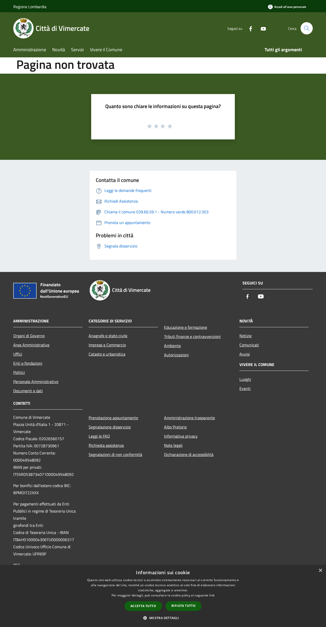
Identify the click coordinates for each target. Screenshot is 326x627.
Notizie (245, 336)
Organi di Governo (29, 336)
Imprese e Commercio (107, 345)
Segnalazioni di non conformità (115, 454)
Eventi (245, 388)
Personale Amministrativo (35, 381)
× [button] (320, 570)
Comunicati (249, 345)
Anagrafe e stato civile (108, 336)
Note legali (173, 445)
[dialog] (163, 596)
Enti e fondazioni (27, 363)
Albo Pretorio (175, 427)
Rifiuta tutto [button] (183, 606)
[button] (163, 618)
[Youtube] (261, 28)
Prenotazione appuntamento (113, 418)
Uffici (17, 354)
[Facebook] (248, 28)
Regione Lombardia (29, 7)
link (211, 595)
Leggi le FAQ (99, 436)
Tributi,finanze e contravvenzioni (192, 336)
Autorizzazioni (176, 355)
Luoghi (245, 379)
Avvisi (244, 354)
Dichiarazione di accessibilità (188, 454)
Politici (19, 372)
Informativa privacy (181, 436)
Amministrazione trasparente (189, 418)
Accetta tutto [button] (143, 606)
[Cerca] (307, 28)
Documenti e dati (28, 391)
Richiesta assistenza (106, 445)
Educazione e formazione (185, 327)
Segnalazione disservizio (110, 427)
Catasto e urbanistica (107, 354)
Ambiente (172, 346)
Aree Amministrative (31, 345)
